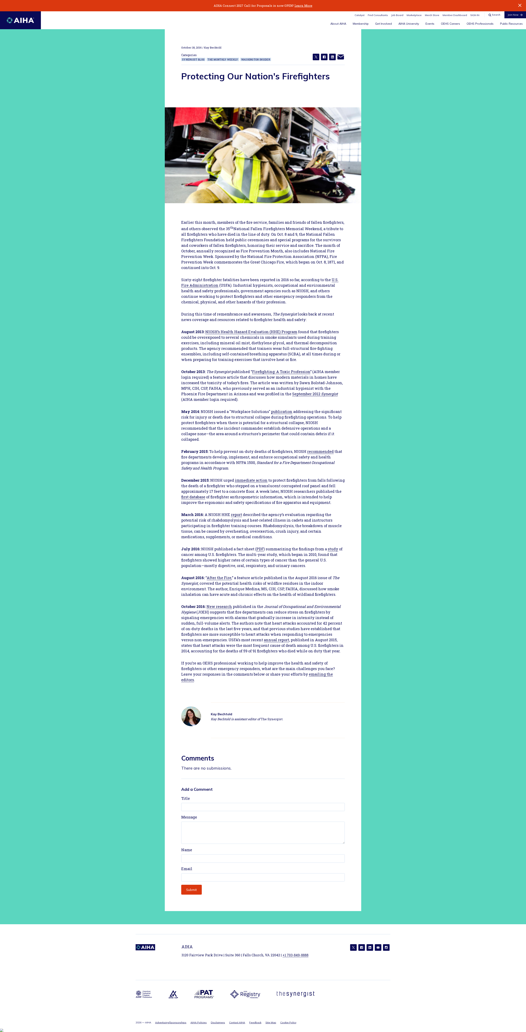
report (236, 514)
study (333, 548)
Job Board (397, 15)
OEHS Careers (450, 24)
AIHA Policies (198, 1022)
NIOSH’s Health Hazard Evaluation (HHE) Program (251, 331)
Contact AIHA (237, 1022)
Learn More (303, 5)
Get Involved (383, 24)
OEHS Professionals (480, 24)
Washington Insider (255, 59)
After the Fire (219, 577)
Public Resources (511, 24)
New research (219, 606)
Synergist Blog (193, 59)
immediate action (251, 480)
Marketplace (414, 15)
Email (186, 868)
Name (186, 849)
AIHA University (408, 24)
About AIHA (338, 24)
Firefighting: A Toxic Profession (281, 371)
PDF (260, 548)
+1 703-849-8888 (295, 955)
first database (193, 496)
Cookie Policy (288, 1022)
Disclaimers (218, 1022)
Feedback (255, 1022)
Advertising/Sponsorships (170, 1022)
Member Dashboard (455, 15)
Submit (191, 890)
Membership (361, 24)
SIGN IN (474, 15)
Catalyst (360, 15)
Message (189, 817)
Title (185, 798)
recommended (320, 451)
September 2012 (315, 393)
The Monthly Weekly (223, 59)
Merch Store (432, 15)
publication (281, 411)
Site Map (270, 1022)
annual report (276, 639)
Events (430, 24)
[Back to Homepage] (20, 20)
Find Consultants (378, 15)
